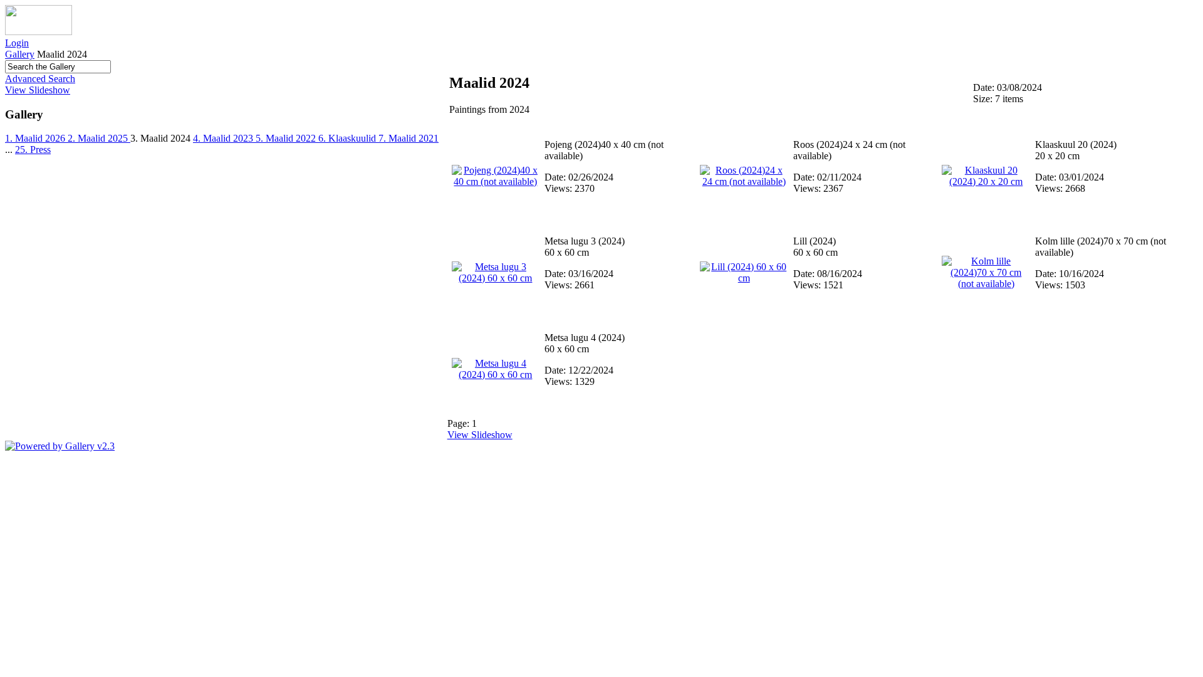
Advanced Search (40, 78)
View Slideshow (37, 90)
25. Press (33, 149)
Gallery (19, 54)
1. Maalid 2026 (36, 138)
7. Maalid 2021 (408, 138)
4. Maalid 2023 (224, 138)
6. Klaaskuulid (348, 138)
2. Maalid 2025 (99, 138)
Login (17, 43)
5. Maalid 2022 (287, 138)
